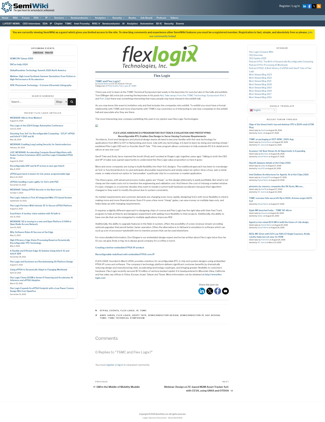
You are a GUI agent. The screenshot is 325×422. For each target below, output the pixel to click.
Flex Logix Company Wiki (261, 52)
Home (5, 17)
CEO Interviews (31, 23)
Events (180, 23)
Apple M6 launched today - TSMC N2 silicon (270, 210)
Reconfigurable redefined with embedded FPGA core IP (125, 254)
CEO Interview (256, 55)
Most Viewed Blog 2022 (260, 78)
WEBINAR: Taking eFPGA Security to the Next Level (35, 189)
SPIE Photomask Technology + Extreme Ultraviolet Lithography (41, 85)
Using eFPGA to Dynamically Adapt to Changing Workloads (38, 269)
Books (132, 17)
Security (117, 17)
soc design (212, 315)
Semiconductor (79, 17)
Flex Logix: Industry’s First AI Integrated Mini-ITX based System (41, 197)
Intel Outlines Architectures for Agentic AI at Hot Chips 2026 (279, 174)
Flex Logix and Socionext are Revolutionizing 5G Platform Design (41, 261)
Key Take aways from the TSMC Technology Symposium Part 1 (193, 95)
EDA (36, 17)
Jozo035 (261, 168)
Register (284, 6)
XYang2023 (266, 177)
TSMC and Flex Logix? (107, 81)
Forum (25, 17)
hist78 (263, 189)
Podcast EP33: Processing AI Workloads (268, 65)
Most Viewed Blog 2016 (260, 97)
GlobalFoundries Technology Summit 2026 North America (38, 70)
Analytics (100, 17)
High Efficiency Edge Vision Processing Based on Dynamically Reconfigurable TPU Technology (40, 241)
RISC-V (96, 23)
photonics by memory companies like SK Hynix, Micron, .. (276, 186)
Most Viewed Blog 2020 (260, 84)
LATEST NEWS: (11, 23)
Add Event (38, 53)
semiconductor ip (192, 315)
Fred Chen (265, 240)
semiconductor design (163, 315)
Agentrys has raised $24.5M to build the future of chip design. (279, 222)
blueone (264, 213)
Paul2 (263, 130)
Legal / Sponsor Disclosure (155, 418)
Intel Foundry (82, 23)
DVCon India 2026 (19, 64)
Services (59, 17)
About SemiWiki (175, 418)
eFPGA (109, 86)
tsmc (103, 318)
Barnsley (264, 154)
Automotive (147, 23)
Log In (296, 6)
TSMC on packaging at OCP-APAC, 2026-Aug (271, 139)
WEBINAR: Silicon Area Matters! (26, 118)
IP (46, 17)
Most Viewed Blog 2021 (260, 81)
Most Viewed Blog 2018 (260, 91)
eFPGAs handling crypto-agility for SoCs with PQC (34, 182)
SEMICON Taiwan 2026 (21, 58)
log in (120, 364)
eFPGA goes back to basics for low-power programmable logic (40, 174)
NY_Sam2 (262, 145)
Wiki (15, 17)
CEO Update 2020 (257, 58)
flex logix (123, 315)
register (110, 364)
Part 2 (103, 98)
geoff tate (139, 315)
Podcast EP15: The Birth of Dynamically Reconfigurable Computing (281, 61)
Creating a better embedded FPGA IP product (119, 247)
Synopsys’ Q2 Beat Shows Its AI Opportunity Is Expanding (277, 151)
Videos (174, 17)
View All (49, 53)
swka (263, 166)
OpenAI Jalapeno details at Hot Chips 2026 (270, 163)
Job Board (146, 17)
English (257, 110)
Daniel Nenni (103, 84)
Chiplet (58, 23)
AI (123, 23)
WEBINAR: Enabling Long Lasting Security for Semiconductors (40, 144)
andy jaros (107, 315)
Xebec (260, 133)
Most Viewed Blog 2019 (260, 87)
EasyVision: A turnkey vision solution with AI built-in (35, 213)
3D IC (159, 23)
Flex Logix (123, 86)
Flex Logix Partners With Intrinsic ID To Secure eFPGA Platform (41, 205)
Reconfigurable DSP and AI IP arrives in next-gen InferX (37, 166)
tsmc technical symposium (126, 318)
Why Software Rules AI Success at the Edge (31, 232)
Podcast (161, 17)
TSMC (68, 23)
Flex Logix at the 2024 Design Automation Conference (36, 125)
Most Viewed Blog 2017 (260, 94)
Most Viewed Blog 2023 (260, 74)
